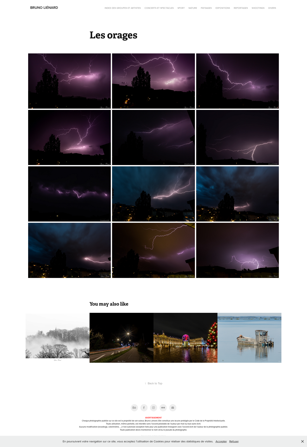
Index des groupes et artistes (123, 8)
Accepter (221, 441)
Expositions (223, 8)
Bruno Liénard (44, 7)
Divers (272, 8)
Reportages (241, 8)
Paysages (206, 8)
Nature (193, 8)
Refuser (234, 441)
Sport (181, 8)
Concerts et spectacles (159, 8)
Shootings (258, 8)
